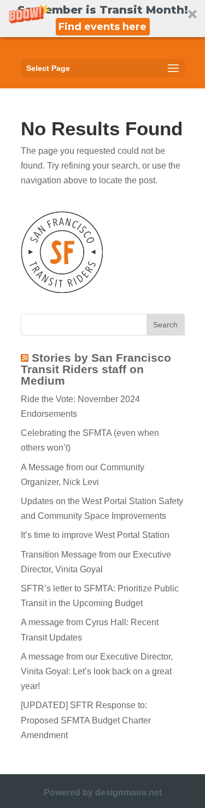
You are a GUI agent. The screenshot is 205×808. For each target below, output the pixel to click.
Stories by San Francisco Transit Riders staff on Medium (96, 369)
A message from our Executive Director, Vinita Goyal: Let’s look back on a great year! (97, 671)
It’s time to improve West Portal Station (95, 535)
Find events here (102, 27)
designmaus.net (128, 792)
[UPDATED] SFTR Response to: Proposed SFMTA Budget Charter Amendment (86, 720)
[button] (102, 18)
